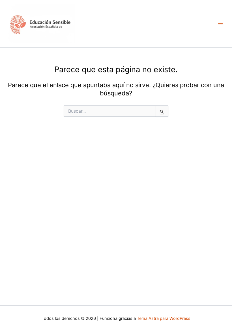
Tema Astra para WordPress (163, 318)
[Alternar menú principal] (220, 23)
